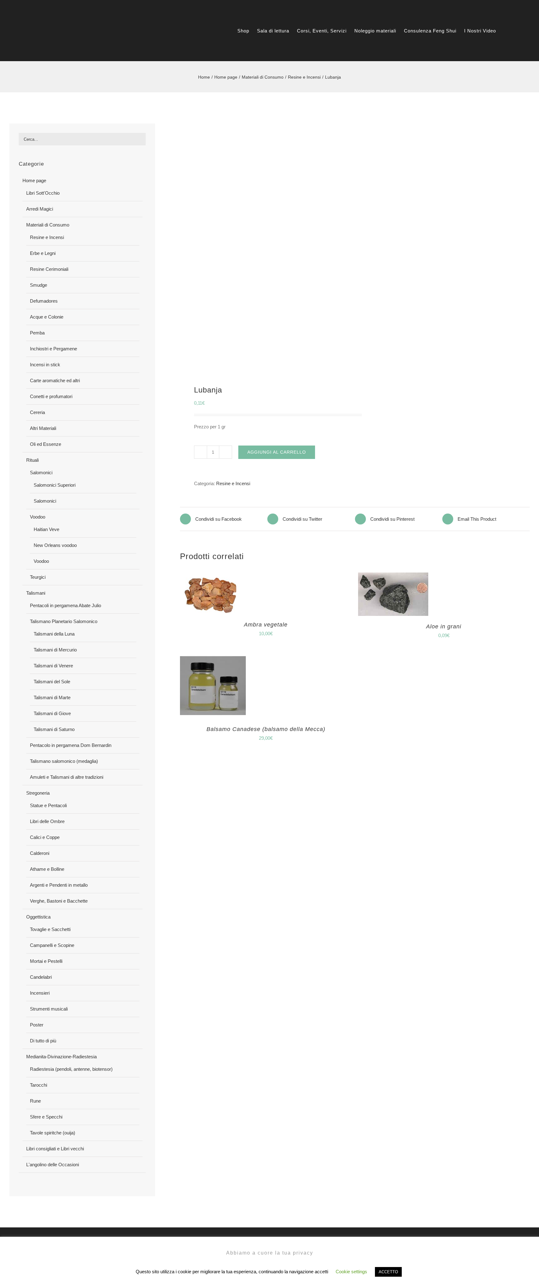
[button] (520, 30)
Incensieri (40, 993)
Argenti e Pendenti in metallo (59, 885)
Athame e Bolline (47, 869)
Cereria (37, 412)
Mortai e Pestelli (46, 961)
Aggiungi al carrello (276, 452)
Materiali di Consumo (47, 224)
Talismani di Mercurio (55, 649)
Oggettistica (38, 916)
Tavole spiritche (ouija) (52, 1132)
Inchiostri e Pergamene (53, 348)
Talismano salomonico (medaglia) (64, 761)
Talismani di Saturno (54, 729)
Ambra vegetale (266, 625)
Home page (34, 180)
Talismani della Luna (54, 633)
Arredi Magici (39, 209)
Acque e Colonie (46, 316)
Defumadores (44, 301)
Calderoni (39, 853)
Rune (35, 1101)
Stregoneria (38, 793)
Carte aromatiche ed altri (55, 380)
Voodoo (37, 516)
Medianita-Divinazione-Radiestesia (61, 1056)
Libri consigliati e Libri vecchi (55, 1148)
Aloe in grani (443, 626)
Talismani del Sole (52, 681)
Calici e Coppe (45, 837)
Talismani (35, 593)
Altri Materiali (43, 428)
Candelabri (41, 977)
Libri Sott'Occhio (43, 193)
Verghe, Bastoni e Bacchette (59, 901)
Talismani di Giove (52, 713)
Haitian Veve (46, 529)
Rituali (32, 460)
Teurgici (38, 577)
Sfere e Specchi (46, 1116)
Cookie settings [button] (351, 1271)
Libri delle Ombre (47, 821)
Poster (36, 1024)
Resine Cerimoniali (49, 269)
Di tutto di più (43, 1040)
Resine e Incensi (233, 483)
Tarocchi (38, 1085)
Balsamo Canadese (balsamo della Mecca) (265, 729)
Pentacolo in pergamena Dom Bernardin (70, 745)
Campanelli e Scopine (52, 945)
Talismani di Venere (53, 665)
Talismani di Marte (52, 697)
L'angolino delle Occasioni (52, 1164)
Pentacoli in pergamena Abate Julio (65, 605)
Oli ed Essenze (45, 444)
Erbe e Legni (43, 253)
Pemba (37, 332)
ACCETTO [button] (388, 1272)
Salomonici (41, 472)
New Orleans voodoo (55, 545)
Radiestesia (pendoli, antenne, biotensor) (71, 1069)
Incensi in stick (45, 364)
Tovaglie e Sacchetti (50, 929)
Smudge (38, 285)
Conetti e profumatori (51, 396)
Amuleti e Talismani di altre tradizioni (66, 777)
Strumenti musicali (49, 1008)
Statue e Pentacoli (48, 805)
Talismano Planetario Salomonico (63, 621)
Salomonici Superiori (54, 485)
